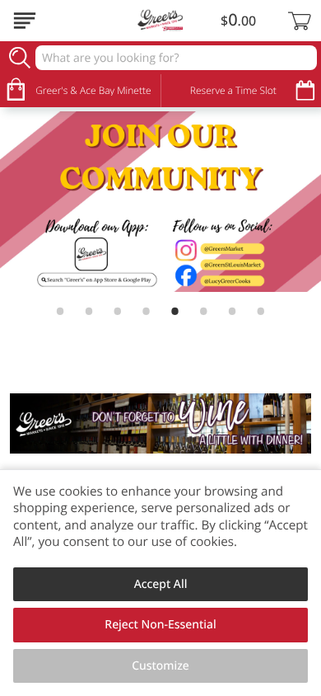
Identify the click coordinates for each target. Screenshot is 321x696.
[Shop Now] (24, 20)
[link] (160, 201)
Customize (160, 666)
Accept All (161, 584)
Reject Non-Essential (160, 625)
